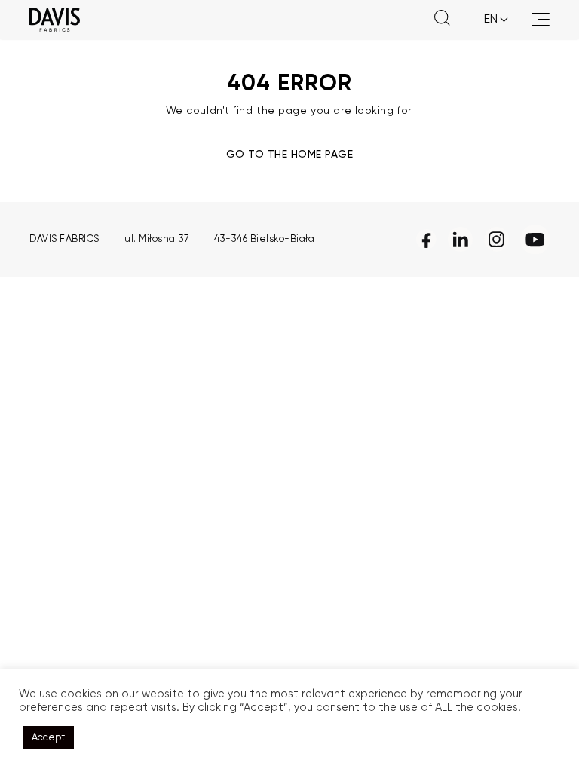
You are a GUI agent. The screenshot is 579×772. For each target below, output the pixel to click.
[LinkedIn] (460, 239)
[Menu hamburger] (541, 20)
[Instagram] (496, 239)
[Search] (442, 19)
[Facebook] (426, 239)
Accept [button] (48, 738)
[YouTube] (535, 239)
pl (490, 38)
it (489, 56)
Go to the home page (290, 154)
